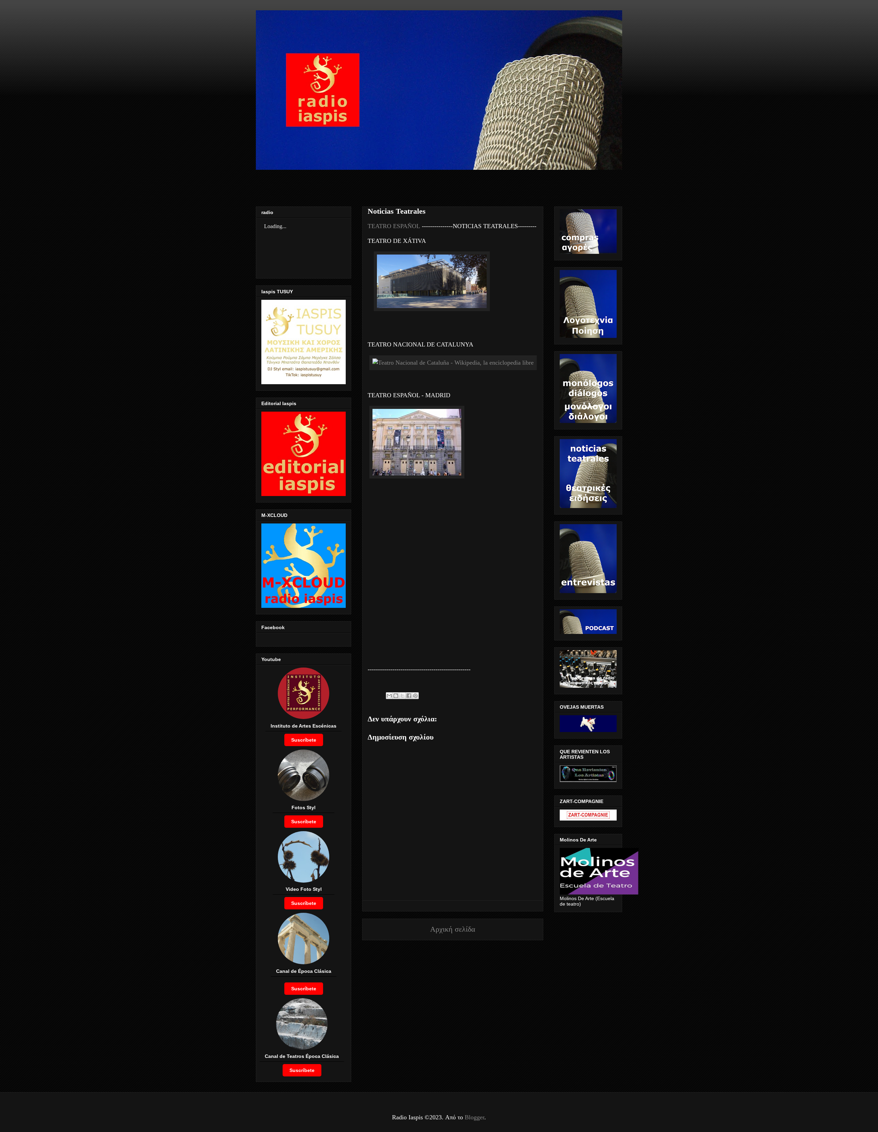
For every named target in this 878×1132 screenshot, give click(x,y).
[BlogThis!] (395, 695)
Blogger (474, 1117)
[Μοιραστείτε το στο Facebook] (408, 695)
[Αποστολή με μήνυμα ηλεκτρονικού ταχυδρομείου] (389, 695)
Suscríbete (303, 740)
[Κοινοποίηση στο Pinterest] (415, 695)
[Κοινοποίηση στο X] (402, 695)
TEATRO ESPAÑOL (394, 226)
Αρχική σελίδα (452, 929)
